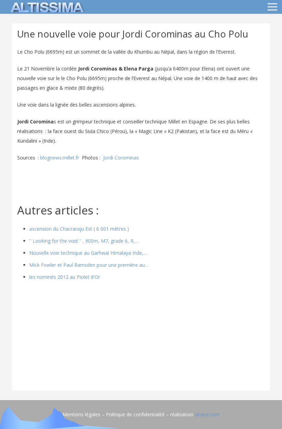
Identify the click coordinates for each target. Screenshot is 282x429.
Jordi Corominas (121, 157)
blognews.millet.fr (59, 157)
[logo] (46, 7)
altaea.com (207, 414)
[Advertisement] (141, 337)
